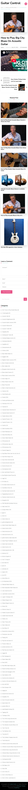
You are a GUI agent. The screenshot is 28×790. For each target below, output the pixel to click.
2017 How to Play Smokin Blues (9, 310)
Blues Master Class (6, 381)
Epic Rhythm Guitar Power (8, 475)
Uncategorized (5, 759)
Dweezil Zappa (5, 450)
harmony (4, 553)
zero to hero (5, 771)
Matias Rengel (5, 600)
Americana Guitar (6, 341)
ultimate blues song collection (9, 750)
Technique (4, 715)
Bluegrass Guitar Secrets (8, 369)
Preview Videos (5, 644)
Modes (3, 619)
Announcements (6, 347)
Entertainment (5, 469)
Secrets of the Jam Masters (8, 681)
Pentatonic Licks (6, 634)
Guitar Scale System (7, 544)
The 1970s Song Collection (8, 718)
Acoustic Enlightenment (7, 319)
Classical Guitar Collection (8, 410)
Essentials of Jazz (6, 488)
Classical (4, 406)
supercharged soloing (7, 709)
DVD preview (5, 441)
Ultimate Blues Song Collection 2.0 (10, 753)
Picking (3, 637)
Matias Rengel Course (7, 603)
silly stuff (4, 684)
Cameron (4, 391)
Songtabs (4, 696)
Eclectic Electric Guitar (7, 463)
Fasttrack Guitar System (7, 491)
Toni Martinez (5, 731)
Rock (3, 662)
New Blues (4, 628)
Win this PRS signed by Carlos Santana (11, 247)
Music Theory (5, 622)
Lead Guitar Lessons (7, 594)
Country (4, 425)
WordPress (16, 787)
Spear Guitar (5, 703)
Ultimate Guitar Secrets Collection (10, 756)
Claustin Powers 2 (6, 422)
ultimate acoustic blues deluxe (9, 35)
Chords (3, 397)
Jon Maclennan (5, 581)
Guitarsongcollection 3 (7, 550)
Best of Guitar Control (7, 363)
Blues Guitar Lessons (7, 375)
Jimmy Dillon (5, 578)
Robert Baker (5, 659)
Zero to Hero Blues (6, 775)
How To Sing (5, 559)
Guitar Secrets (5, 547)
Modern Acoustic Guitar (7, 612)
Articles (4, 350)
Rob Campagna (5, 656)
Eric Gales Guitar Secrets (8, 484)
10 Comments (23, 47)
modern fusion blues (6, 615)
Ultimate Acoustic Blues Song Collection (11, 746)
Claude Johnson (5, 416)
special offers (5, 706)
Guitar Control (10, 3)
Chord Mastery (5, 394)
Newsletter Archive (6, 631)
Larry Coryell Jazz (6, 590)
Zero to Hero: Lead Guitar (8, 778)
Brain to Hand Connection (8, 388)
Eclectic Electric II (6, 466)
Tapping (4, 712)
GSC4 (3, 516)
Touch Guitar (5, 740)
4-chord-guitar (5, 313)
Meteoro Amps (5, 609)
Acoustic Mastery (6, 325)
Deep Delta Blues (6, 434)
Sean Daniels (5, 675)
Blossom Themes (21, 786)
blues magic (5, 378)
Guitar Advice (5, 519)
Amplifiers (4, 344)
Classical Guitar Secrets (7, 413)
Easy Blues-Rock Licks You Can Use (10, 453)
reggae (3, 653)
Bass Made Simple (6, 353)
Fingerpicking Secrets (7, 494)
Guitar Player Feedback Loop (8, 541)
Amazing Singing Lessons (8, 338)
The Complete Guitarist (7, 721)
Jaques (3, 572)
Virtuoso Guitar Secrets (7, 762)
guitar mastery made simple (8, 537)
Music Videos (5, 625)
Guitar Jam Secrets (6, 534)
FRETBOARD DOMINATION (9, 503)
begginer (4, 356)
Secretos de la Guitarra (7, 678)
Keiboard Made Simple (7, 584)
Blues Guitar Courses (7, 372)
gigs (3, 513)
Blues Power (5, 385)
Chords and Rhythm (6, 400)
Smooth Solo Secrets (7, 693)
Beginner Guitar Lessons (7, 360)
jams (3, 565)
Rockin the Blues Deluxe (7, 668)
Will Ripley (4, 765)
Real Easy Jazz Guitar (7, 650)
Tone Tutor (4, 728)
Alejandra (4, 332)
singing (3, 690)
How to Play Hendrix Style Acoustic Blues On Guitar (13, 169)
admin (2, 47)
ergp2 (3, 478)
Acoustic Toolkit (6, 328)
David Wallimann (6, 431)
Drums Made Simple (6, 438)
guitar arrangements (6, 522)
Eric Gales (4, 481)
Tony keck (4, 734)
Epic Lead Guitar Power (7, 472)
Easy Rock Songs (6, 456)
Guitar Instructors (6, 531)
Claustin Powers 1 (6, 419)
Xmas (3, 768)
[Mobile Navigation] (26, 4)
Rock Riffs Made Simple (7, 665)
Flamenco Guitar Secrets (7, 497)
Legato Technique (6, 597)
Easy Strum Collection (7, 459)
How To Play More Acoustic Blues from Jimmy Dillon (13, 148)
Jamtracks (4, 569)
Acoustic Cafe (5, 316)
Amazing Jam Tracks (6, 335)
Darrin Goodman (5, 428)
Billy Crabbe (5, 366)
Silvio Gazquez (5, 687)
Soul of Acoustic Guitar (7, 700)
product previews (6, 647)
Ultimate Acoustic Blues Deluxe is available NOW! (13, 189)
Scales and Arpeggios (7, 672)
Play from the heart (6, 640)
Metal (3, 606)
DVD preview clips (6, 444)
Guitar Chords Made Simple (8, 525)
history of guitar (5, 556)
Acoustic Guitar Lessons (7, 322)
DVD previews (5, 447)
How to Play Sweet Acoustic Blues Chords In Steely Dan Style (13, 120)
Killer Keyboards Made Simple (9, 587)
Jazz (3, 575)
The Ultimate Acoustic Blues (9, 725)
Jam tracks (4, 562)
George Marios (5, 509)
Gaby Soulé (4, 506)
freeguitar (4, 500)
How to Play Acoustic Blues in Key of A (11, 215)
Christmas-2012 (6, 403)
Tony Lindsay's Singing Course (9, 737)
